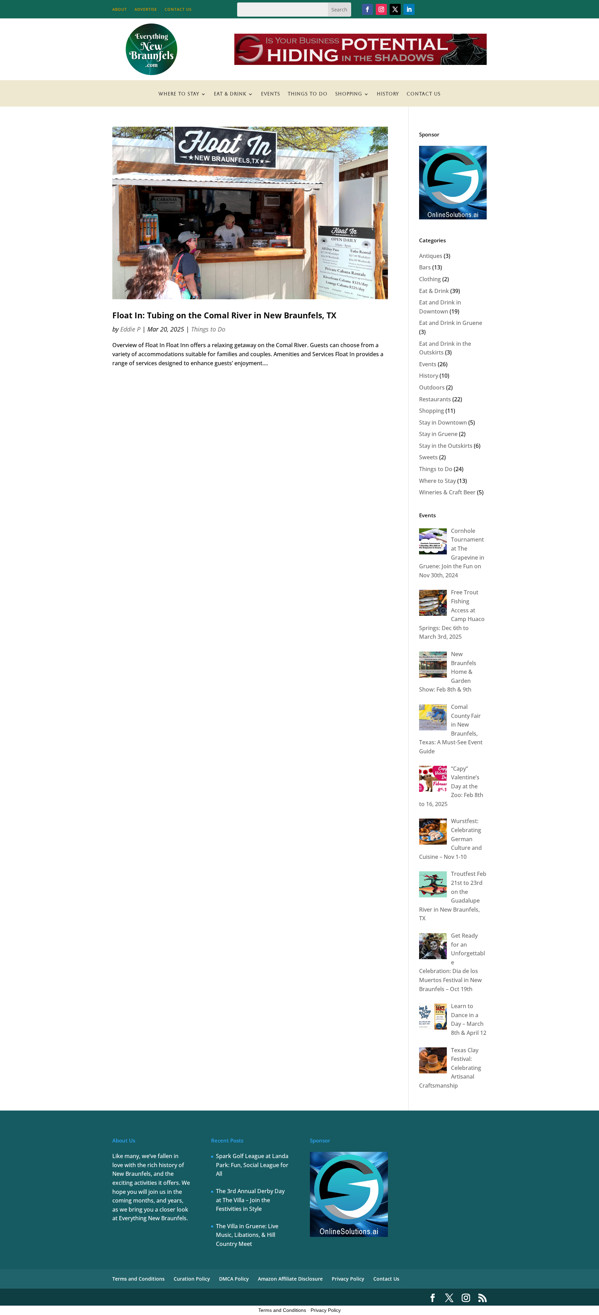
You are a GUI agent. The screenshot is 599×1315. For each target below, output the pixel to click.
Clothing (430, 279)
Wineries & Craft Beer (447, 492)
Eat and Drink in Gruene (450, 323)
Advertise (145, 9)
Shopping (348, 94)
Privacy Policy (348, 1278)
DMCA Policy (234, 1278)
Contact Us (178, 9)
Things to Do (308, 94)
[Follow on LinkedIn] (409, 9)
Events (270, 94)
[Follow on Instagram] (381, 9)
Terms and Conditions (138, 1278)
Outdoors (432, 387)
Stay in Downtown (443, 422)
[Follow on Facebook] (367, 9)
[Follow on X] (395, 9)
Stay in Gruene (438, 434)
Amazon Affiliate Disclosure (290, 1278)
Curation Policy (192, 1278)
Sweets (428, 457)
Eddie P (130, 329)
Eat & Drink (230, 94)
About (119, 9)
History (388, 94)
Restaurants (435, 399)
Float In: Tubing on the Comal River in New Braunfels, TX (224, 315)
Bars (425, 267)
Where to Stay (178, 94)
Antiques (430, 256)
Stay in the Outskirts (445, 446)
